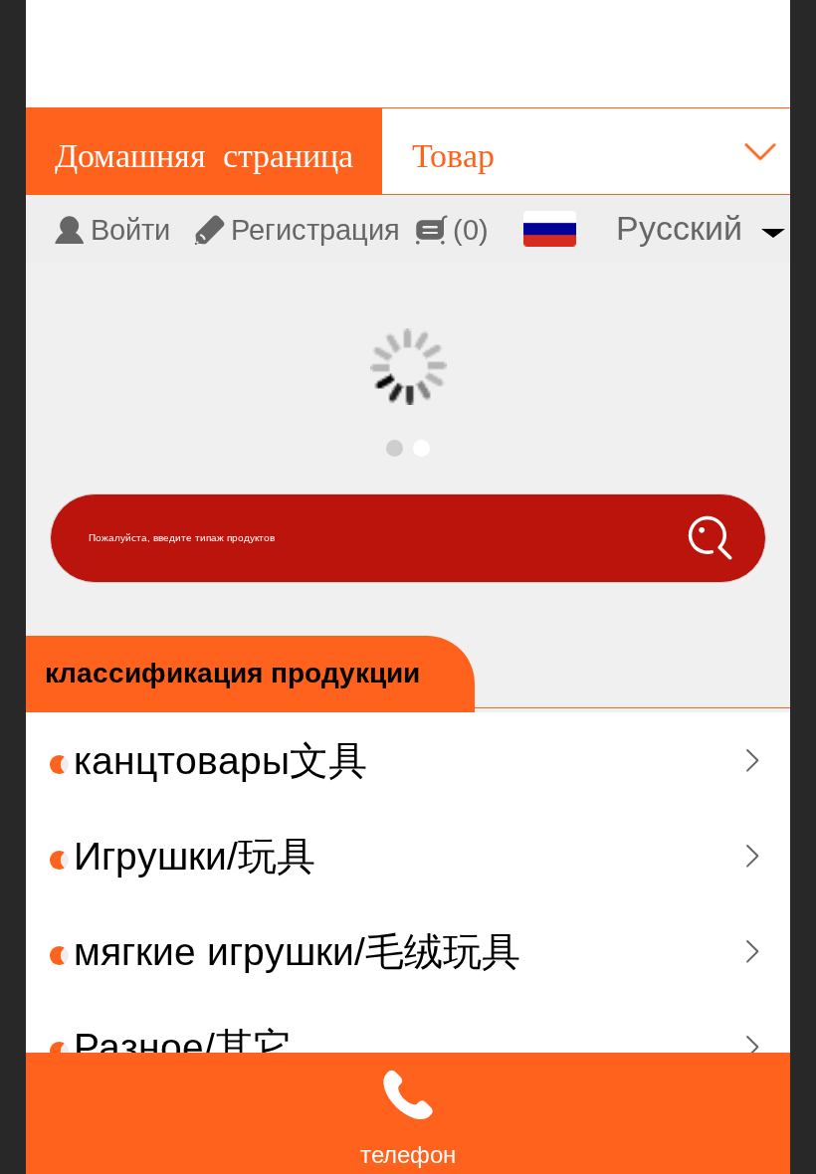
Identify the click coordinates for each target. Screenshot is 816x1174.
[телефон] (408, 1095)
